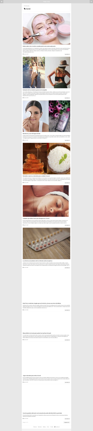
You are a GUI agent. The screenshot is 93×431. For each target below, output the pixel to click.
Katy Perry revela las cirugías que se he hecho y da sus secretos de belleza (42, 303)
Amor (48, 426)
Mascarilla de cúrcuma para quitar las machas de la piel (37, 333)
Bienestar (40, 426)
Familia (51, 426)
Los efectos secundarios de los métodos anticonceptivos (37, 261)
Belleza (44, 426)
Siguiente (66, 422)
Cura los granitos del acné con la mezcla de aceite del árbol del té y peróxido (42, 413)
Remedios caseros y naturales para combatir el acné (36, 176)
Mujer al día (46, 1)
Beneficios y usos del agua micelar (31, 133)
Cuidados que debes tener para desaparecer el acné (36, 218)
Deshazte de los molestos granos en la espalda (35, 90)
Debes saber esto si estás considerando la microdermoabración (39, 46)
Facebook (58, 426)
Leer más (67, 54)
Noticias (35, 426)
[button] (1, 1)
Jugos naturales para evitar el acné (32, 375)
